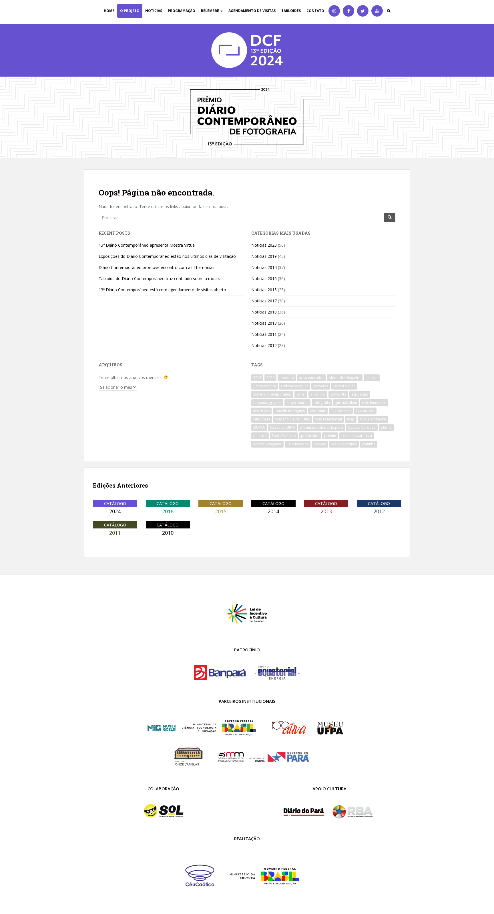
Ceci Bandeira (264, 386)
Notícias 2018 (264, 312)
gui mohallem (346, 402)
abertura (287, 377)
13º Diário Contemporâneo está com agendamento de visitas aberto (162, 289)
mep (350, 419)
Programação (181, 10)
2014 (273, 511)
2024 (115, 511)
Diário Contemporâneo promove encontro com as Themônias (156, 267)
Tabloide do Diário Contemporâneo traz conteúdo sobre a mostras (161, 278)
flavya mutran (297, 402)
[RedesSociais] (334, 11)
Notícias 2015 (264, 289)
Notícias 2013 (264, 323)
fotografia (322, 402)
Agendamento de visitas (252, 10)
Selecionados (297, 444)
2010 (168, 532)
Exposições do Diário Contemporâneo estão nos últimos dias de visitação (167, 256)
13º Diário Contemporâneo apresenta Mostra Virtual (147, 245)
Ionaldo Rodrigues (290, 410)
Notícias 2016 (264, 278)
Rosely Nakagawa (267, 444)
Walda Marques (344, 444)
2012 (379, 511)
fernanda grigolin (267, 402)
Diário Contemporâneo (272, 394)
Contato (315, 10)
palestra (260, 435)
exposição (359, 394)
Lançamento (341, 410)
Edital (300, 394)
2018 (257, 377)
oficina (386, 427)
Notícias (153, 10)
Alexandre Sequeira (344, 377)
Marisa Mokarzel (328, 419)
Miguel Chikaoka (373, 419)
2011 (115, 532)
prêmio (330, 435)
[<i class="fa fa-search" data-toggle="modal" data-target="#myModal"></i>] (388, 11)
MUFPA (259, 427)
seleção (320, 444)
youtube (368, 444)
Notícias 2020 (264, 245)
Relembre (210, 10)
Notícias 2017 (264, 301)
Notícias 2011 (264, 334)
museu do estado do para (321, 427)
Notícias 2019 (264, 256)
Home (109, 10)
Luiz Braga (261, 419)
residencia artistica (356, 435)
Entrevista (338, 394)
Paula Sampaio (284, 435)
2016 (168, 511)
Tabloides (291, 10)
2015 (220, 511)
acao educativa (311, 377)
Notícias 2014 (264, 267)
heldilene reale (374, 402)
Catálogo (115, 503)
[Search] (389, 217)
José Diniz (318, 410)
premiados (310, 435)
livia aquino (365, 410)
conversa (320, 386)
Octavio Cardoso (362, 427)
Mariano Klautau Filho (292, 419)
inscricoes (261, 410)
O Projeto (130, 10)
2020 (270, 377)
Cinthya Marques (294, 386)
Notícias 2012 (264, 345)
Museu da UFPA (282, 427)
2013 (326, 511)
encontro (317, 394)
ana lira (372, 377)
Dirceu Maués (344, 386)
